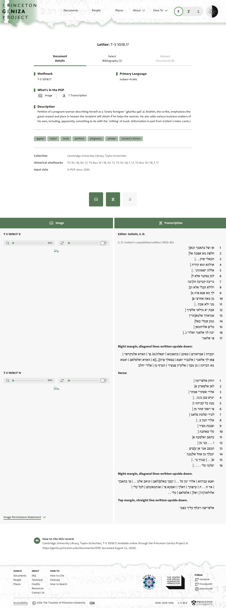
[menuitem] (67, 12)
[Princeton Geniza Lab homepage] (152, 582)
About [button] (137, 10)
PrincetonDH (206, 584)
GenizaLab (204, 579)
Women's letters (131, 138)
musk (66, 138)
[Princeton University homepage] (202, 603)
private (112, 138)
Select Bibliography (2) (112, 59)
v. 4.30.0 (182, 603)
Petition (79, 138)
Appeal (40, 138)
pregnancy (96, 138)
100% (50, 243)
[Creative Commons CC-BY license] (92, 603)
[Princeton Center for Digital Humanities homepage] (178, 582)
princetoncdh (206, 588)
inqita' (53, 138)
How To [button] (158, 10)
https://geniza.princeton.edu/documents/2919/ (71, 548)
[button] (20, 13)
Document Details (60, 59)
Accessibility (20, 603)
